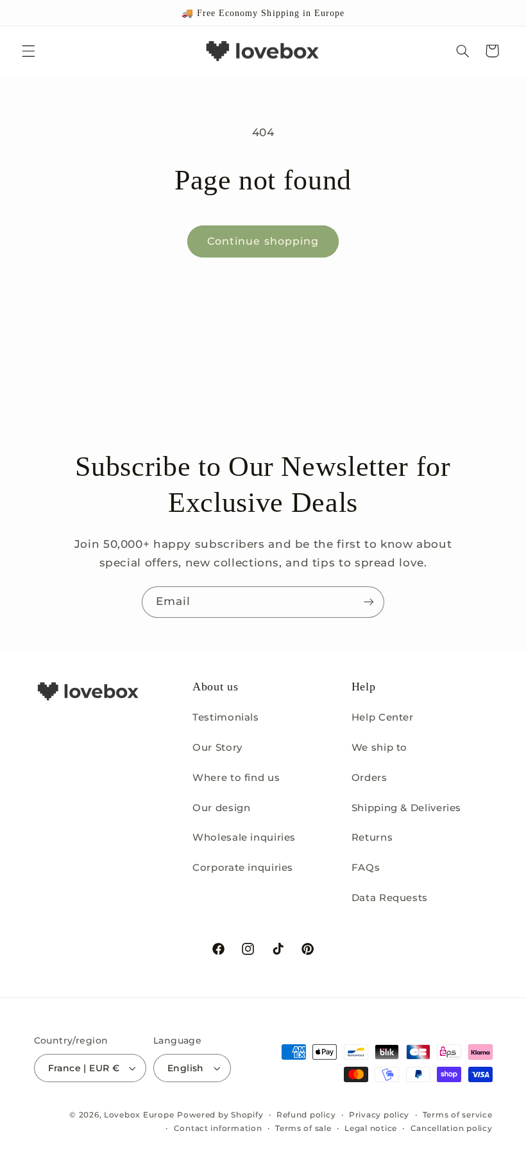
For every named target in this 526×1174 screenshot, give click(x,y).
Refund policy (306, 1114)
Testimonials (225, 717)
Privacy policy (379, 1114)
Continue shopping (263, 241)
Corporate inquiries (242, 867)
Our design (221, 808)
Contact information (218, 1128)
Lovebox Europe (139, 1114)
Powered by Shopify (220, 1114)
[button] (28, 51)
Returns (372, 837)
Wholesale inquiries (244, 837)
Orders (369, 778)
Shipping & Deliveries (406, 808)
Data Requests (390, 898)
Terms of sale (303, 1128)
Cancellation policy (452, 1128)
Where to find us (236, 778)
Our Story (217, 747)
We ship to (379, 747)
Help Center (383, 717)
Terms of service (458, 1114)
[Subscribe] (369, 602)
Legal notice (370, 1128)
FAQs (366, 867)
